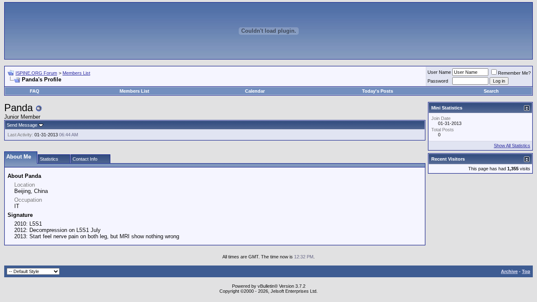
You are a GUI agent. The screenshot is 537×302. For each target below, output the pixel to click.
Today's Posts (377, 91)
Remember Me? (514, 73)
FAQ (34, 91)
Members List (76, 73)
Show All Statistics (512, 145)
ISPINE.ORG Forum (36, 73)
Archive (509, 271)
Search (491, 91)
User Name (439, 72)
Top (526, 271)
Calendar (255, 91)
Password (438, 80)
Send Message (22, 125)
